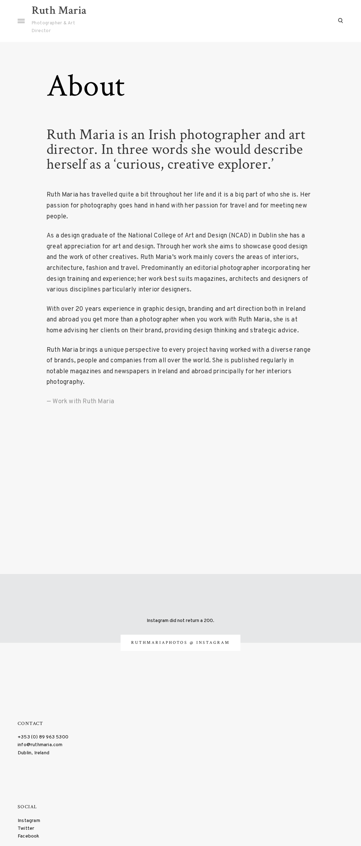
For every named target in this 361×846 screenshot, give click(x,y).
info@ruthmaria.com (40, 745)
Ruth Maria (59, 10)
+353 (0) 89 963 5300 (43, 737)
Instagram (29, 821)
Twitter (26, 829)
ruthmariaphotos (160, 642)
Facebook (28, 836)
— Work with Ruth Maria (80, 402)
